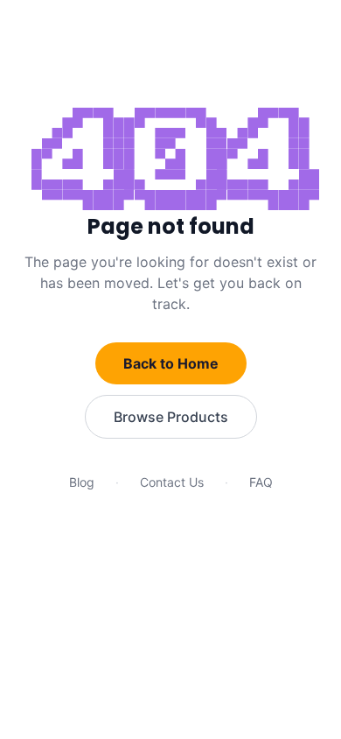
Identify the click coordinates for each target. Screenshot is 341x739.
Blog (81, 482)
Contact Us (172, 482)
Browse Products (171, 417)
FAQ (261, 482)
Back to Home (171, 363)
